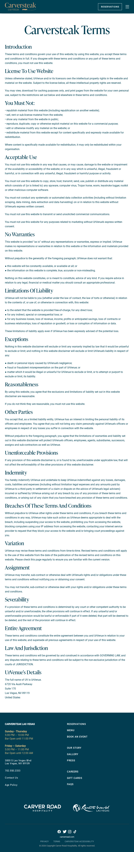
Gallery (72, 754)
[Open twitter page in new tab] (64, 831)
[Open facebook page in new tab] (59, 831)
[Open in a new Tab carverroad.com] (42, 813)
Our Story (74, 747)
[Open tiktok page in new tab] (74, 831)
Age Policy (11, 784)
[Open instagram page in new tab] (69, 831)
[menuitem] (36, 762)
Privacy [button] (44, 841)
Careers (72, 771)
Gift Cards (74, 778)
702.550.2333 (12, 770)
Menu (71, 730)
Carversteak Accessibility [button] (79, 841)
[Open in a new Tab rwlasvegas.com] (91, 813)
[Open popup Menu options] (127, 6)
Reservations (110, 6)
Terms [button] (56, 841)
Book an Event (77, 736)
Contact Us (11, 777)
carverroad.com (67, 836)
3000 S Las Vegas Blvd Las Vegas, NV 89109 (18, 762)
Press (71, 760)
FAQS (70, 784)
